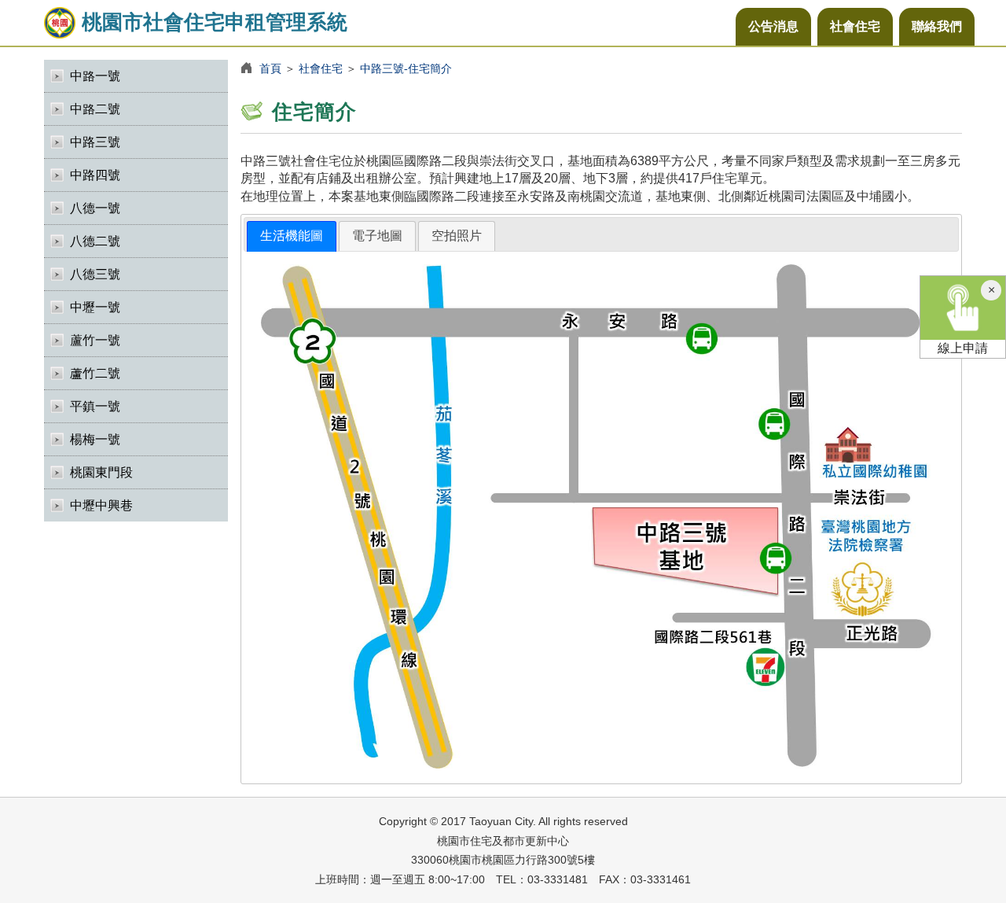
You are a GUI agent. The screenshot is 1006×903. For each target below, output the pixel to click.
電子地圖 (377, 235)
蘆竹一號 (95, 340)
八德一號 (95, 208)
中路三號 (95, 142)
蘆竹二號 (95, 373)
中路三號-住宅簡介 (406, 68)
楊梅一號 (95, 439)
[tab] (291, 236)
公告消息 (773, 26)
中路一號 (95, 76)
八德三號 (95, 274)
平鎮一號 (95, 406)
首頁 (270, 68)
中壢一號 (95, 307)
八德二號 (95, 241)
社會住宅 (855, 26)
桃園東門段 (101, 472)
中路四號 (95, 175)
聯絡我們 (937, 26)
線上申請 (963, 348)
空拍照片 (456, 235)
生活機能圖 (291, 235)
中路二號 (95, 109)
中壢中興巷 (101, 505)
